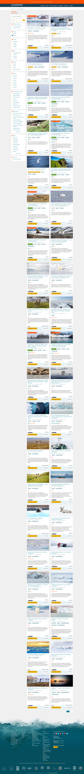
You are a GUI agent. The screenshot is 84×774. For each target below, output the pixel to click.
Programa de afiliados (46, 739)
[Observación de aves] (28, 105)
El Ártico (46, 5)
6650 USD (69, 399)
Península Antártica (14, 735)
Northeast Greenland (61, 625)
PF (43, 734)
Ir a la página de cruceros (32, 47)
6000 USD (45, 328)
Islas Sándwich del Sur (14, 740)
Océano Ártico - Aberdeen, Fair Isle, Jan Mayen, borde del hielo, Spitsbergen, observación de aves (38, 98)
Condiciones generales (46, 757)
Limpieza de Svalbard (35, 739)
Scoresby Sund (54, 625)
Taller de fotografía (35, 738)
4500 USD (45, 81)
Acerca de (66, 5)
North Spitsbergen (54, 103)
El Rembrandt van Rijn (68, 45)
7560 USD (45, 364)
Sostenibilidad (45, 740)
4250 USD (69, 47)
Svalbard (62, 101)
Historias (44, 735)
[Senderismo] (52, 35)
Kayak (33, 744)
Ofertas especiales (53, 5)
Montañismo (34, 735)
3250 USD (69, 501)
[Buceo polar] (28, 591)
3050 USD (45, 47)
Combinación (54, 101)
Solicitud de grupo (45, 760)
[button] (18, 24)
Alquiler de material (46, 733)
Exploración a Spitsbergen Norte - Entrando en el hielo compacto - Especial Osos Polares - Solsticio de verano (61, 382)
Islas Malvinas (13, 738)
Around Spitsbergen (35, 556)
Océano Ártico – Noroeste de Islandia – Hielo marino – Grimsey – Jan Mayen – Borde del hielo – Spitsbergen (37, 346)
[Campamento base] (58, 423)
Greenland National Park (65, 692)
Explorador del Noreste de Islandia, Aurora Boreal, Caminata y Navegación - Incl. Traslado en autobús (61, 29)
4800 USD (69, 259)
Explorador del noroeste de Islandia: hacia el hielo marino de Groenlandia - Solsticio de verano (61, 311)
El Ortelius (70, 290)
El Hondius (46, 114)
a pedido (46, 116)
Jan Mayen (67, 101)
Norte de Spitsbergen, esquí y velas (35, 63)
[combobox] (18, 16)
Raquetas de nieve (35, 745)
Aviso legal (44, 758)
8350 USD (45, 671)
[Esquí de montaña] (28, 69)
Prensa (44, 738)
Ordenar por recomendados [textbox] (16, 16)
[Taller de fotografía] (56, 423)
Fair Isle (58, 101)
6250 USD (69, 467)
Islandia (59, 33)
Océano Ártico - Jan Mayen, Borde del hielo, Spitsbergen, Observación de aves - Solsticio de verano (38, 417)
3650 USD (69, 187)
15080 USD (69, 364)
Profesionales (45, 755)
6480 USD (69, 152)
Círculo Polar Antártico (14, 734)
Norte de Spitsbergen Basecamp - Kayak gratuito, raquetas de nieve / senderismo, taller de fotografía (61, 417)
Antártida (42, 5)
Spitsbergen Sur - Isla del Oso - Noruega (36, 27)
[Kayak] (52, 246)
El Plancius (46, 45)
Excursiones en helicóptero (36, 743)
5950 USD (69, 293)
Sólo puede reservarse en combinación (34, 172)
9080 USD (45, 259)
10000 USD (69, 707)
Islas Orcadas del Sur (14, 743)
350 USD (46, 187)
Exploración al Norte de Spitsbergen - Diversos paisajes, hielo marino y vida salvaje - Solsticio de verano (38, 382)
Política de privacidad (46, 756)
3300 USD (45, 152)
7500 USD (45, 535)
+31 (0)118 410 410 (56, 737)
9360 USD (45, 223)
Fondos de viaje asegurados (47, 750)
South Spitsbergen (35, 589)
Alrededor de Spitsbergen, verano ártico (36, 654)
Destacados (60, 5)
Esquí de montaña (35, 734)
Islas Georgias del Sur (14, 739)
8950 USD (69, 638)
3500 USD (45, 434)
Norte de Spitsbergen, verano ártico (35, 450)
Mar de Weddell (13, 733)
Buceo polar (34, 733)
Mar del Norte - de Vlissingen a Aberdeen (37, 169)
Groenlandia (54, 692)
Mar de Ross (13, 744)
